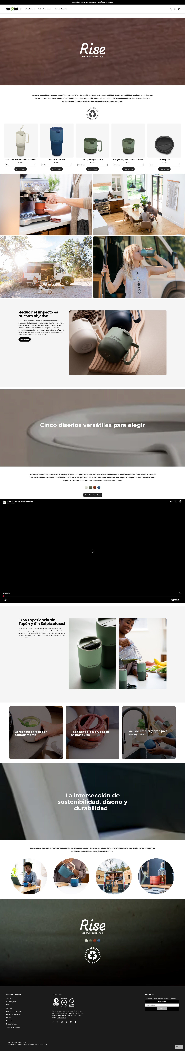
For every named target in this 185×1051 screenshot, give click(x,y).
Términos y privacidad (17, 1044)
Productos (30, 9)
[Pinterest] (66, 1022)
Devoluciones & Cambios (14, 1011)
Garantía (9, 1008)
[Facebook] (53, 1022)
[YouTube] (70, 1022)
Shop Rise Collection (92, 495)
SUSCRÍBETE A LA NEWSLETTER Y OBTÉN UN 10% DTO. (92, 2)
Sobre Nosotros (44, 9)
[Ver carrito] (179, 9)
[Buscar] (175, 9)
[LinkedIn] (75, 1022)
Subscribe (162, 1001)
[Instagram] (62, 1022)
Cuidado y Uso (11, 1002)
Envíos (8, 1018)
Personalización (61, 9)
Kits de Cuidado (11, 1024)
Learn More (24, 339)
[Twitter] (57, 1022)
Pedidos (9, 1021)
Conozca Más (61, 1018)
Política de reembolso (13, 1014)
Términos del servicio (13, 1027)
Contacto (9, 998)
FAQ (7, 1005)
